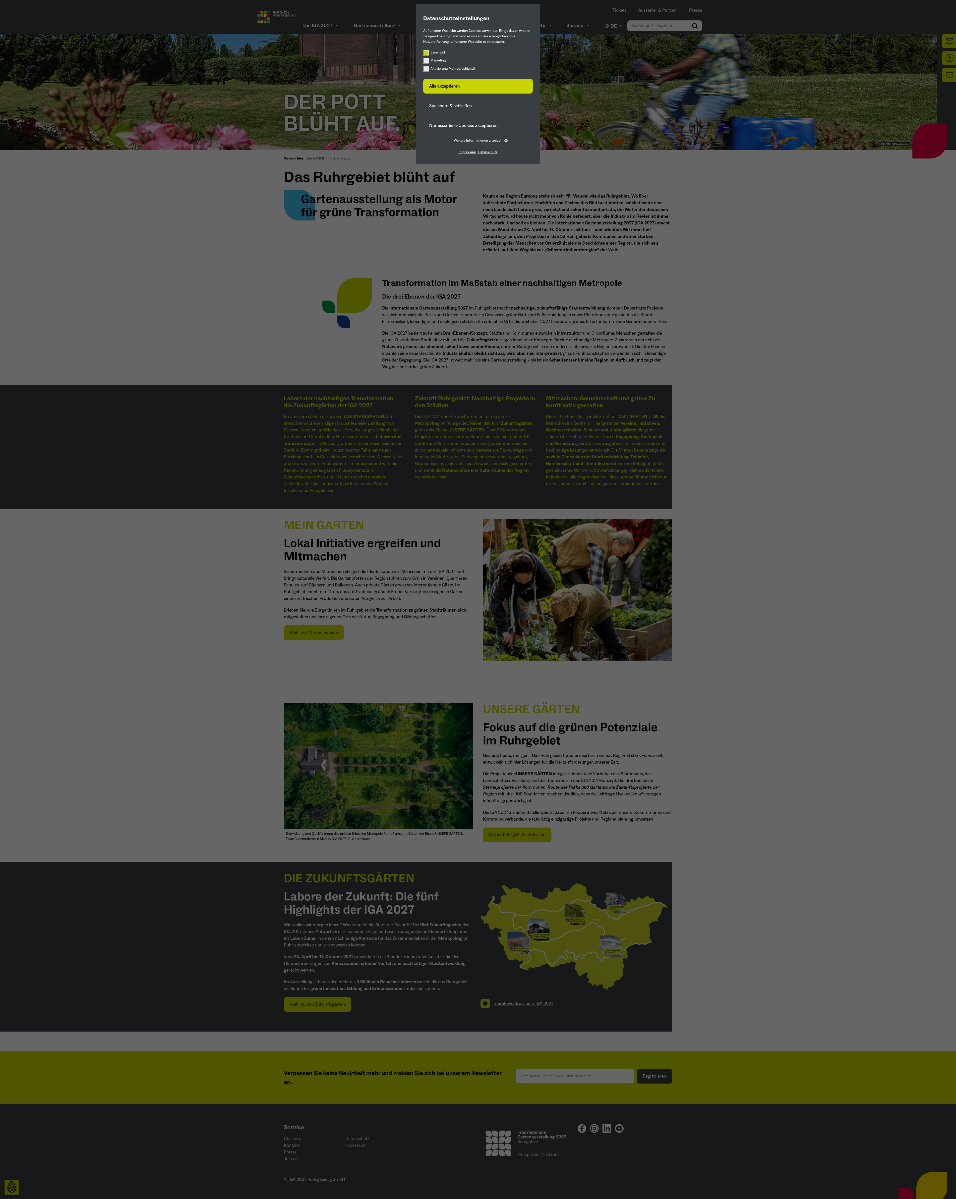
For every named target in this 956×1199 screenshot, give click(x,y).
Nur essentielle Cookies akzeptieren (463, 125)
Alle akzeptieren (444, 86)
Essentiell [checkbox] (437, 52)
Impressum (467, 152)
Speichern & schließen (450, 106)
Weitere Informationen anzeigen (478, 140)
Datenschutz (488, 152)
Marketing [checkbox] (438, 60)
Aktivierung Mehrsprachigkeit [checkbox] (452, 68)
